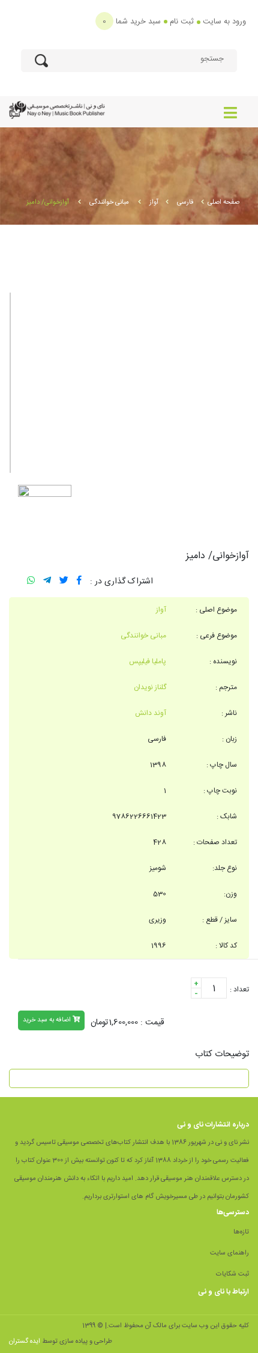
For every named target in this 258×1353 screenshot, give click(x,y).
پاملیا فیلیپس (147, 661)
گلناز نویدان (150, 687)
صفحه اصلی (223, 202)
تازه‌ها (241, 1232)
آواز (153, 202)
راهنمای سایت (229, 1253)
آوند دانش (150, 713)
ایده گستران (24, 1341)
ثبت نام (182, 21)
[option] (129, 383)
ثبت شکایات (232, 1274)
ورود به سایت (224, 21)
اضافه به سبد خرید (48, 1020)
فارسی (185, 202)
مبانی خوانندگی (110, 202)
